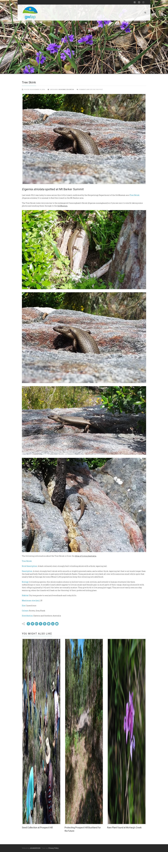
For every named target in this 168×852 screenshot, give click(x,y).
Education (70, 89)
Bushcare (38, 22)
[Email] (52, 623)
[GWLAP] (30, 12)
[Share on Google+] (36, 623)
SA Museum (62, 206)
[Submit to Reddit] (44, 623)
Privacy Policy (53, 848)
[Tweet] (32, 623)
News (30, 22)
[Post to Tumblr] (40, 623)
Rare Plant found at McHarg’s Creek (124, 827)
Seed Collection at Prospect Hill (37, 827)
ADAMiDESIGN (35, 848)
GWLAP (24, 22)
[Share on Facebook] (28, 623)
